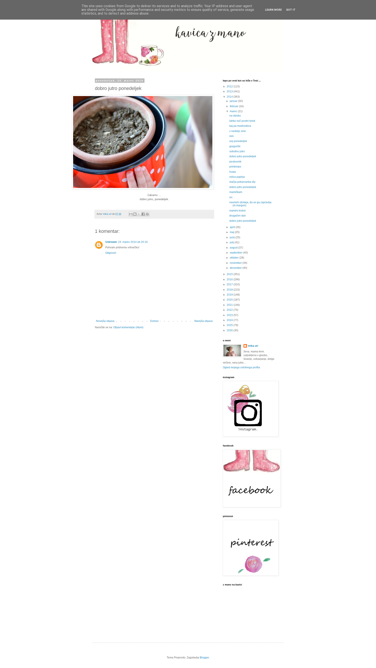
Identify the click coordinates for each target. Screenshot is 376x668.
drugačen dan (237, 215)
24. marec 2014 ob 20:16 (133, 242)
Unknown (111, 242)
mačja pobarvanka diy (242, 181)
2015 (230, 274)
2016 (230, 279)
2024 (230, 320)
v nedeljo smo (237, 131)
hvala (232, 171)
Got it (290, 9)
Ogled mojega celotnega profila (241, 367)
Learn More (273, 9)
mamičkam (235, 192)
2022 (230, 309)
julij (232, 242)
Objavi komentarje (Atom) (128, 327)
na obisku (235, 115)
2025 (230, 325)
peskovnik (235, 161)
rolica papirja (237, 176)
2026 (230, 330)
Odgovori (110, 252)
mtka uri (253, 345)
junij (232, 237)
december (236, 267)
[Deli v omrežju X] (139, 214)
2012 (230, 86)
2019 (230, 294)
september (236, 252)
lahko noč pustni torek (242, 120)
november (236, 262)
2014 (230, 96)
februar (234, 106)
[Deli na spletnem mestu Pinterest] (147, 214)
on (230, 197)
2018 (230, 289)
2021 (230, 304)
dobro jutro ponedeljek (242, 156)
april (233, 227)
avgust (234, 247)
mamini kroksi (237, 210)
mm (231, 136)
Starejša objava (203, 321)
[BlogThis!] (135, 214)
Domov (154, 321)
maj (232, 232)
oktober (234, 257)
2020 (230, 299)
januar (234, 101)
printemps (235, 166)
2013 (230, 91)
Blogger (204, 657)
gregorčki (234, 146)
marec (234, 111)
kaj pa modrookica (240, 125)
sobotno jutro (237, 151)
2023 (230, 315)
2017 (230, 284)
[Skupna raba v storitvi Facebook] (143, 214)
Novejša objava (105, 321)
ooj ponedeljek (238, 141)
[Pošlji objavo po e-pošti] (131, 214)
